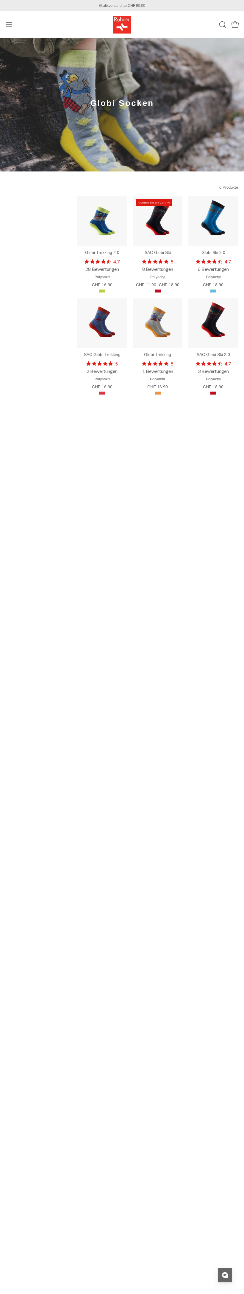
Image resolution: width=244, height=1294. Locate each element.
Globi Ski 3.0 (213, 252)
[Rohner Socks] (122, 25)
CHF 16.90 (102, 285)
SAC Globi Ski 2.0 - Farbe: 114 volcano (213, 393)
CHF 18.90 (213, 285)
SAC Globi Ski (158, 252)
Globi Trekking (157, 354)
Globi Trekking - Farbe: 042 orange (158, 393)
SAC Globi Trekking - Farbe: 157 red (102, 393)
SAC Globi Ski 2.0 (213, 354)
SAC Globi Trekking (102, 354)
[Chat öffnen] (225, 1275)
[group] (122, 5)
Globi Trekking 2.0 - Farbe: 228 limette (102, 291)
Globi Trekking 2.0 (102, 252)
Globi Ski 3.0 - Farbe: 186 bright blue (213, 291)
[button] (222, 24)
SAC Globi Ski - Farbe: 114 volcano (158, 291)
